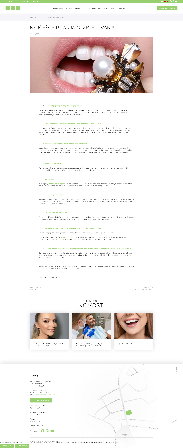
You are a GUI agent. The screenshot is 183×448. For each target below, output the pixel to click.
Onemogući (22, 446)
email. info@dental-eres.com (28, 1)
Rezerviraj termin (167, 8)
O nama (68, 8)
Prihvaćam (7, 446)
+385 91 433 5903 (42, 393)
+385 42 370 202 (40, 390)
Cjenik (113, 8)
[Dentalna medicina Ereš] (13, 8)
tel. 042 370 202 (11, 1)
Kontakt (122, 8)
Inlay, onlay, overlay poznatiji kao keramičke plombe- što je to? (90, 344)
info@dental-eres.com (45, 395)
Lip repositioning (125, 343)
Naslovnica (58, 8)
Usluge (77, 8)
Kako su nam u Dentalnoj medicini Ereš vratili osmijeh (49, 344)
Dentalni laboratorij (92, 8)
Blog (106, 8)
